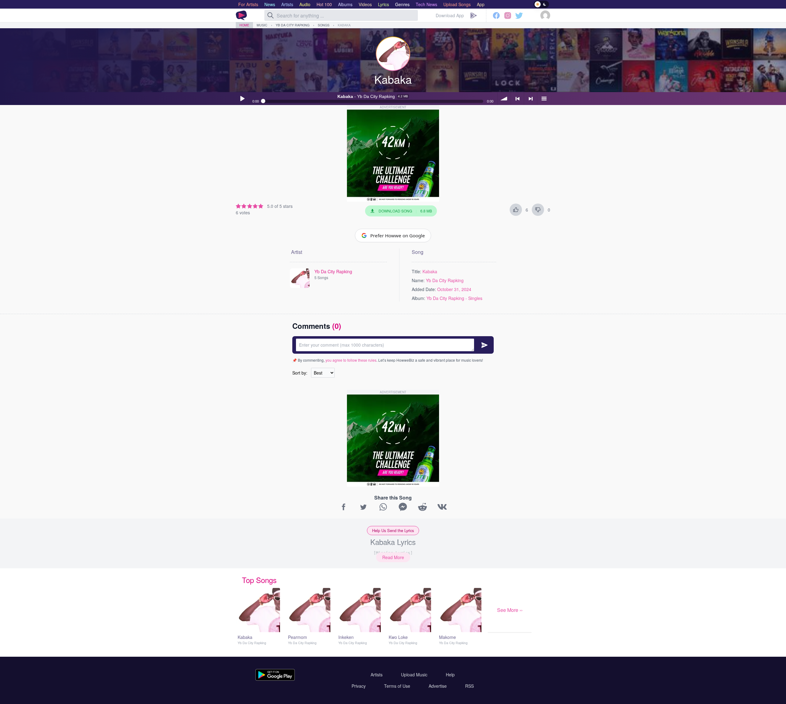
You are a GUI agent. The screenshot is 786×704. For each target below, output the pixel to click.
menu (543, 98)
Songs (323, 25)
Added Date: (424, 289)
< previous (517, 98)
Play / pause (242, 98)
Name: (418, 280)
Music (262, 25)
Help (450, 674)
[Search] (270, 15)
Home (244, 25)
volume (504, 98)
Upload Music (414, 674)
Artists (377, 674)
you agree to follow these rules (350, 360)
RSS (469, 686)
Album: (418, 298)
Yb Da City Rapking (292, 25)
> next (530, 98)
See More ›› (510, 609)
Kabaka (344, 25)
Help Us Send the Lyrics (393, 530)
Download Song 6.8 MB (405, 210)
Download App (450, 15)
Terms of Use (397, 686)
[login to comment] (393, 345)
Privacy (359, 686)
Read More (393, 557)
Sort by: (299, 373)
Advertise (438, 686)
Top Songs (259, 579)
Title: (416, 271)
